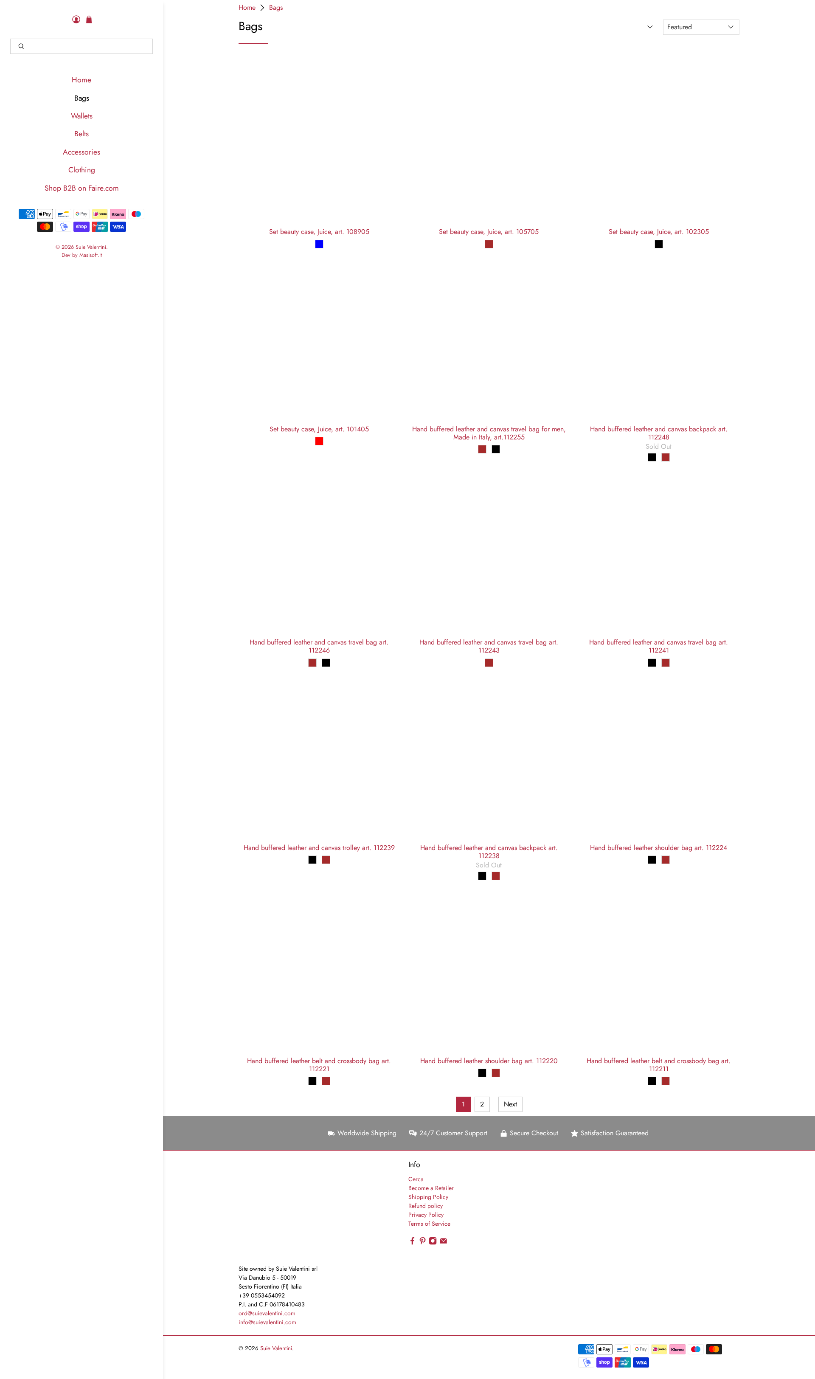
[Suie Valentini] (287, 1211)
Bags (81, 98)
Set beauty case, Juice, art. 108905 (319, 231)
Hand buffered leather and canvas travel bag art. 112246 (319, 645)
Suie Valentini (91, 247)
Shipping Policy (428, 1197)
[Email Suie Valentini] (443, 1243)
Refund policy (425, 1206)
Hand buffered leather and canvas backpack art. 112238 (489, 851)
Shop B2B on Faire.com (82, 188)
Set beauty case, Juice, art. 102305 (659, 231)
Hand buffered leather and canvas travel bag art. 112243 (488, 645)
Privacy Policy (426, 1214)
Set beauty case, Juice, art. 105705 (489, 231)
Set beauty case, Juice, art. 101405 (319, 428)
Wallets (82, 115)
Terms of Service (429, 1223)
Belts (81, 133)
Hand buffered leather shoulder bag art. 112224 (658, 847)
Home (81, 79)
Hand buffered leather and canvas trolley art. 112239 (319, 847)
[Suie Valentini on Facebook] (412, 1243)
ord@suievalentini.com (267, 1313)
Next (510, 1104)
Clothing (81, 169)
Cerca (416, 1179)
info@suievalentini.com (267, 1322)
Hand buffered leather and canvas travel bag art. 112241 (658, 645)
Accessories (81, 152)
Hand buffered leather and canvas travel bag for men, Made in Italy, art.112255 (489, 432)
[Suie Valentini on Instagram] (433, 1243)
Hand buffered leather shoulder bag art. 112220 (489, 1060)
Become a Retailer (431, 1188)
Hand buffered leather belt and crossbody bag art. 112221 (319, 1064)
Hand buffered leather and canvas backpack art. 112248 (659, 432)
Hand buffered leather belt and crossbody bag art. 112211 (659, 1064)
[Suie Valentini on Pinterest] (423, 1243)
